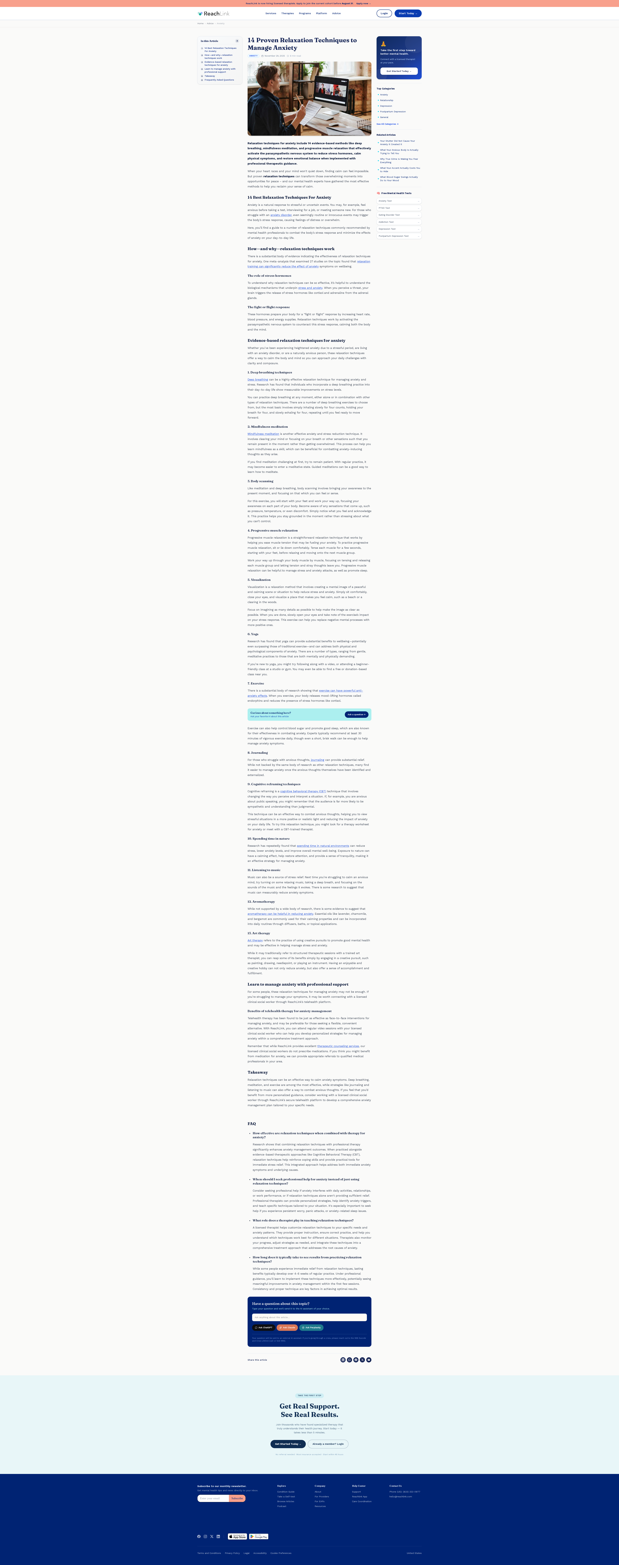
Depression (386, 106)
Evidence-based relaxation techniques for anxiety (218, 63)
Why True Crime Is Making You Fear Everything (399, 161)
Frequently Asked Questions (219, 79)
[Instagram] (205, 1536)
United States (414, 1553)
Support (356, 1491)
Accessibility (260, 1553)
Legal (247, 1553)
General (384, 117)
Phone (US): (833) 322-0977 (404, 1491)
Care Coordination (362, 1501)
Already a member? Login (328, 1444)
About (318, 1491)
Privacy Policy (232, 1553)
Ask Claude (289, 1327)
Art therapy (255, 940)
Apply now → (363, 3)
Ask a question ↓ (357, 714)
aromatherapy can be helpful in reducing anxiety (280, 913)
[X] (362, 1359)
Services (270, 13)
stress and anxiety (310, 287)
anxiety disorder (281, 215)
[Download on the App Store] (237, 1536)
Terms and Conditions (209, 1553)
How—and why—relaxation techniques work (218, 56)
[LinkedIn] (343, 1359)
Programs (305, 13)
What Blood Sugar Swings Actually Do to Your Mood (399, 179)
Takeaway (210, 75)
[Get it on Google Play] (258, 1536)
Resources (320, 1506)
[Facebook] (356, 1359)
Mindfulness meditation (263, 433)
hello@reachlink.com (400, 1496)
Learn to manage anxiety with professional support (220, 70)
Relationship (386, 100)
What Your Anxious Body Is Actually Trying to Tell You (399, 152)
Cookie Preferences (280, 1553)
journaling (317, 759)
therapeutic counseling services (338, 1046)
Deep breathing (258, 379)
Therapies (287, 13)
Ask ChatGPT (265, 1327)
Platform (321, 13)
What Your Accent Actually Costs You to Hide (400, 170)
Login (384, 13)
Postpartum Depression (393, 111)
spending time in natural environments (323, 845)
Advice (336, 13)
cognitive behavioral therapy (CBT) (303, 791)
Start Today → (408, 13)
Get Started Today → (399, 71)
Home (200, 23)
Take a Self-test (286, 1496)
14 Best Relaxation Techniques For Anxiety (220, 49)
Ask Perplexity (313, 1327)
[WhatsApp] (349, 1359)
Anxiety (253, 56)
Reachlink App (359, 1496)
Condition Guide (286, 1491)
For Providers (322, 1496)
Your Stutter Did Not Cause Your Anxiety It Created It (397, 143)
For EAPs (319, 1501)
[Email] (368, 1359)
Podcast (281, 1506)
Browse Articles (285, 1501)
